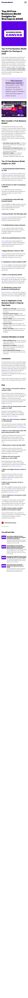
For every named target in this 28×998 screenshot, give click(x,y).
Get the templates (21, 427)
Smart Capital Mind (6, 278)
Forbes (3, 204)
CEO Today (4, 265)
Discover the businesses (15, 466)
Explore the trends (13, 492)
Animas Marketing (6, 241)
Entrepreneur (4, 217)
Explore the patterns (12, 416)
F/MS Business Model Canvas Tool (10, 372)
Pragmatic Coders (6, 173)
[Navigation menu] (25, 2)
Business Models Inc (6, 292)
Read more (9, 479)
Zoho (2, 189)
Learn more (9, 403)
